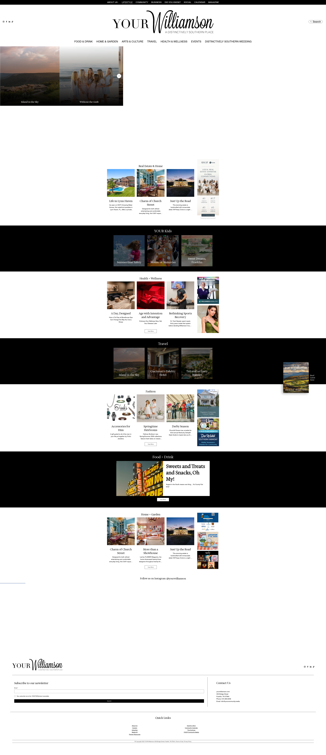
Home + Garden (150, 514)
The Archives (191, 730)
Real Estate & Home (151, 166)
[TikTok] (12, 22)
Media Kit (135, 732)
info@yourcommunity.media (230, 701)
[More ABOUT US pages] (118, 2)
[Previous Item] (4, 101)
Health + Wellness (151, 278)
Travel (163, 343)
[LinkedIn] (9, 22)
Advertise (135, 730)
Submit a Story (191, 726)
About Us (134, 726)
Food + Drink (162, 457)
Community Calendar (191, 728)
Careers (134, 728)
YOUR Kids (163, 231)
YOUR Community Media (191, 732)
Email (16, 688)
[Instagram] (3, 22)
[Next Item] (322, 101)
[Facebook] (6, 22)
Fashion (151, 391)
